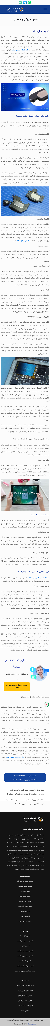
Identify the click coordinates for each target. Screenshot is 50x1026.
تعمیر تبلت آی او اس (25, 1001)
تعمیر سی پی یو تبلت (25, 956)
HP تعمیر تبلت (25, 916)
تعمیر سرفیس (25, 911)
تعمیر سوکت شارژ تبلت (25, 966)
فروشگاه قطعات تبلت (25, 1006)
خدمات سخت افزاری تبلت (25, 985)
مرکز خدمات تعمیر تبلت (15, 757)
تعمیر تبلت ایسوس (25, 886)
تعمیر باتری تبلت (25, 961)
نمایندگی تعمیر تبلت (20, 50)
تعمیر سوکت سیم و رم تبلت (25, 971)
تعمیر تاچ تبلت (25, 936)
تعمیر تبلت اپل (25, 891)
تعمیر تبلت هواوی (25, 901)
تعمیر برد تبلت (25, 946)
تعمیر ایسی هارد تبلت (25, 951)
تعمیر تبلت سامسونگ (25, 881)
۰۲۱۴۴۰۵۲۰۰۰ (19, 776)
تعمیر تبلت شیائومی (25, 906)
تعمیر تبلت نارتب (25, 921)
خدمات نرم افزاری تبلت (25, 991)
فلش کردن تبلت (22, 241)
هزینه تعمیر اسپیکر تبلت (38, 578)
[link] (15, 9)
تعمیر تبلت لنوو (25, 896)
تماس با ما (25, 1011)
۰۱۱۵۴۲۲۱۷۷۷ (18, 779)
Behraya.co (32, 1024)
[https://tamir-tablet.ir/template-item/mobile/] (45, 9)
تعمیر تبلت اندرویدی (25, 995)
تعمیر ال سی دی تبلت (25, 941)
